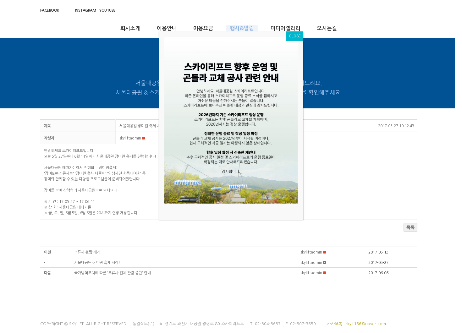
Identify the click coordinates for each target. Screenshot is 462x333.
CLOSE (295, 36)
